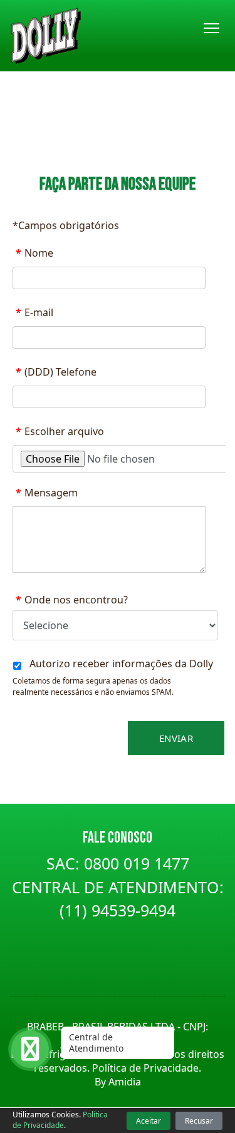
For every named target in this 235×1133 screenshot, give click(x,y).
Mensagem (47, 493)
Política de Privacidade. (146, 1068)
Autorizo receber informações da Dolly (121, 663)
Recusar (199, 1120)
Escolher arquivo (60, 431)
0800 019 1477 (136, 863)
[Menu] (211, 28)
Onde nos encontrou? (72, 600)
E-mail (34, 312)
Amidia (124, 1082)
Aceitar (148, 1120)
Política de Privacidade (60, 1119)
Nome (34, 253)
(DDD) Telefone (56, 372)
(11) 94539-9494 (117, 910)
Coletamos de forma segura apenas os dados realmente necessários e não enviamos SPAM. (93, 686)
